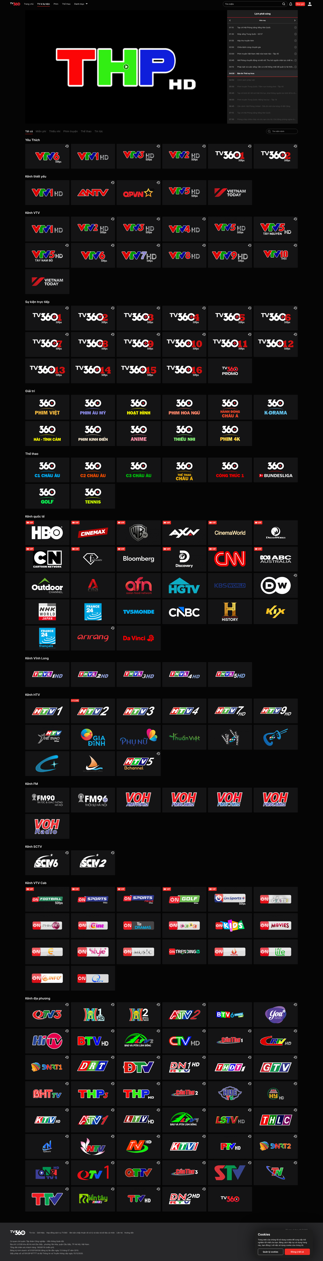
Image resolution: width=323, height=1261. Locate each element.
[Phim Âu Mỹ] (93, 407)
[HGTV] (184, 585)
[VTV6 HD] (47, 156)
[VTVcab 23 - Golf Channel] (184, 899)
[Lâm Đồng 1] (184, 1120)
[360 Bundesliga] (276, 470)
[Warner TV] (139, 532)
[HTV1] (47, 711)
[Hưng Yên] (276, 1093)
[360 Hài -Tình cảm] (47, 433)
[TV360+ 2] (276, 156)
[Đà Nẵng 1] (47, 1067)
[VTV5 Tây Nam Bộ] (47, 255)
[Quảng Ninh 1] (93, 1172)
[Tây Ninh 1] (47, 1146)
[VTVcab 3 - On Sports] (93, 899)
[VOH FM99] (184, 800)
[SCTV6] (47, 862)
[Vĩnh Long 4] (184, 674)
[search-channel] (269, 131)
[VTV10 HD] (276, 255)
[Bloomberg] (139, 559)
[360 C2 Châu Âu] (93, 470)
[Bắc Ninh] (93, 1041)
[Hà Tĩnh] (47, 1093)
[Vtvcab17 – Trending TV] (184, 951)
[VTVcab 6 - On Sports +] (230, 899)
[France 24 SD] (47, 638)
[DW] (276, 585)
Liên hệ (120, 1233)
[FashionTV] (93, 559)
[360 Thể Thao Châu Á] (184, 470)
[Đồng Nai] (184, 1199)
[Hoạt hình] (139, 407)
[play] (126, 67)
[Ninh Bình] (139, 1146)
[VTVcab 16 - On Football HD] (47, 899)
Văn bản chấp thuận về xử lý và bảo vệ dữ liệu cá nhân (92, 1233)
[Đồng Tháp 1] (230, 1067)
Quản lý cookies (270, 1252)
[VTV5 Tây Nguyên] (276, 229)
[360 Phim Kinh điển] (93, 433)
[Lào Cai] (276, 1120)
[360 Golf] (47, 496)
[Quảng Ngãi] (47, 1172)
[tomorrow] (295, 20)
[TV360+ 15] (139, 370)
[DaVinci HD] (139, 638)
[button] (30, 132)
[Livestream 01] (230, 1199)
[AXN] (184, 532)
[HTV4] (184, 711)
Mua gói (300, 4)
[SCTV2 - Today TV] (93, 862)
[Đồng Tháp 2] (93, 1199)
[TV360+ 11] (230, 344)
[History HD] (230, 611)
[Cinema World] (230, 532)
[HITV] (47, 1041)
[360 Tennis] (93, 496)
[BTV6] (230, 1014)
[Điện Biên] (139, 1067)
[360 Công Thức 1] (230, 470)
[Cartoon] (47, 559)
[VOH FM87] (230, 800)
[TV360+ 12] (276, 344)
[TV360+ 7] (47, 344)
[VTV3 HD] (139, 156)
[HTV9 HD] (276, 711)
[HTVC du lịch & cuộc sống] (93, 763)
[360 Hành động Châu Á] (230, 407)
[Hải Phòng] (139, 1093)
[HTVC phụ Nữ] (139, 737)
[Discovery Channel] (184, 559)
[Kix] (276, 611)
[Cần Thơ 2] (184, 1093)
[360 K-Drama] (276, 407)
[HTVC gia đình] (93, 737)
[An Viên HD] (139, 763)
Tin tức (32, 1233)
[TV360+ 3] (139, 318)
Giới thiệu (41, 1233)
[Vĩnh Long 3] (139, 674)
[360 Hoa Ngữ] (184, 407)
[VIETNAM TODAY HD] (230, 192)
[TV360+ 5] (230, 318)
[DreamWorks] (276, 532)
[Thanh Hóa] (47, 1199)
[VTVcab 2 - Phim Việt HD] (47, 925)
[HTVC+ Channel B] (47, 763)
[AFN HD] (139, 585)
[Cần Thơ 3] (184, 1172)
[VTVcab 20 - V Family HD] (230, 951)
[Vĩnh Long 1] (47, 674)
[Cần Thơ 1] (230, 1041)
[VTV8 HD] (184, 255)
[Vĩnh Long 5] (230, 674)
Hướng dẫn (129, 1233)
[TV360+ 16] (184, 370)
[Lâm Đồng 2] (139, 1041)
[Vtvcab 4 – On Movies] (276, 925)
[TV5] (139, 611)
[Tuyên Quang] (139, 1199)
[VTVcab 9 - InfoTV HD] (47, 978)
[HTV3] (139, 711)
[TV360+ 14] (93, 370)
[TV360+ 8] (93, 344)
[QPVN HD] (139, 192)
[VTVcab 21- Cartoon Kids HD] (230, 925)
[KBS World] (230, 585)
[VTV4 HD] (184, 229)
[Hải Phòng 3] (93, 1093)
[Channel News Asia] (93, 585)
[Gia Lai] (276, 1067)
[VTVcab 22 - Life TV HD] (276, 951)
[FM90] (47, 800)
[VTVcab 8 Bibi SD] (184, 925)
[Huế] (230, 1093)
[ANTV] (93, 192)
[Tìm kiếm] (284, 4)
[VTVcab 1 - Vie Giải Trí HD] (276, 899)
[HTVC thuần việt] (184, 737)
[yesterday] (230, 20)
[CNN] (230, 559)
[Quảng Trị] (139, 1172)
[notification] (291, 4)
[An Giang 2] (184, 1014)
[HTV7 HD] (230, 711)
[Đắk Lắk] (93, 1067)
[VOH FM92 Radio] (47, 826)
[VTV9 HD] (230, 255)
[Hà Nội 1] (93, 1014)
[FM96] (93, 800)
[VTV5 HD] (184, 192)
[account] (310, 4)
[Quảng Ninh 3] (47, 1014)
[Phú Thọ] (230, 1146)
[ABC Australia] (276, 559)
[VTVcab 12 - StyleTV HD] (93, 951)
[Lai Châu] (139, 1120)
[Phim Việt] (47, 407)
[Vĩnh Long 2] (93, 674)
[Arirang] (93, 638)
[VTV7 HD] (139, 255)
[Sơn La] (230, 1172)
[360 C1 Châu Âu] (47, 470)
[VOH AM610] (139, 800)
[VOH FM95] (276, 800)
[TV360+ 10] (184, 344)
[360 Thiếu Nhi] (184, 433)
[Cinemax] (93, 532)
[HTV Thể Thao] (47, 737)
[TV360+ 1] (230, 156)
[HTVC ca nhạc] (276, 737)
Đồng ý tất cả (297, 1252)
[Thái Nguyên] (276, 1172)
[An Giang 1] (93, 1120)
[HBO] (47, 532)
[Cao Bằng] (276, 1041)
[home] (15, 4)
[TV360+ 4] (184, 318)
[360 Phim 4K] (230, 433)
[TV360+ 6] (276, 318)
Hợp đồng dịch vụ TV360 (56, 1233)
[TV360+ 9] (139, 344)
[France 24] (93, 611)
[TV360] (230, 370)
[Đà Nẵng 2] (276, 1146)
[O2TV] (93, 978)
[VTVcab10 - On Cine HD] (93, 925)
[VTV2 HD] (184, 156)
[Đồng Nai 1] (184, 1067)
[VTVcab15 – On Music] (139, 951)
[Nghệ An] (93, 1146)
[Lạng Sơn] (230, 1120)
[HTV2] (93, 711)
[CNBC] (184, 611)
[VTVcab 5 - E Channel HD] (47, 951)
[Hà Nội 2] (139, 1014)
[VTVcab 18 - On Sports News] (139, 899)
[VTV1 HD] (93, 156)
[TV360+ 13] (47, 370)
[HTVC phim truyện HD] (230, 737)
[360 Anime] (139, 433)
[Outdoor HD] (47, 585)
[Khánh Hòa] (47, 1120)
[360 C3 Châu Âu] (139, 470)
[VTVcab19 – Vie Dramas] (139, 925)
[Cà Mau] (184, 1041)
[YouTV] (276, 1014)
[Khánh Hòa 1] (184, 1146)
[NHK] (47, 611)
